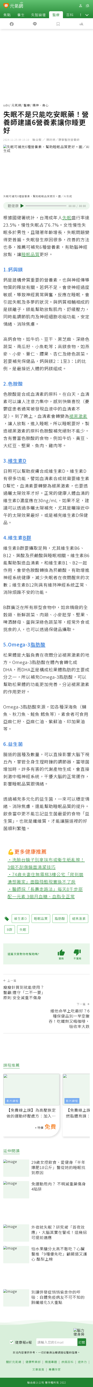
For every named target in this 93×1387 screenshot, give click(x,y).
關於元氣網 (13, 1362)
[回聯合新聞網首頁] (6, 6)
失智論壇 (38, 14)
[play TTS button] (22, 206)
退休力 (82, 1362)
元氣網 (16, 105)
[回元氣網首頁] (16, 5)
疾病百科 (67, 1362)
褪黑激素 (78, 416)
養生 (21, 14)
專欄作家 (55, 1369)
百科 (70, 14)
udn (6, 105)
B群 (27, 537)
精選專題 (51, 1362)
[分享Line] (35, 23)
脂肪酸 (37, 644)
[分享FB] (11, 23)
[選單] (87, 6)
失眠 (66, 217)
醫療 (56, 14)
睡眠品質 (30, 254)
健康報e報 (23, 1342)
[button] (87, 15)
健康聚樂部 (33, 1362)
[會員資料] (80, 6)
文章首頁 (38, 1369)
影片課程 (12, 1101)
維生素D (17, 460)
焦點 (7, 14)
